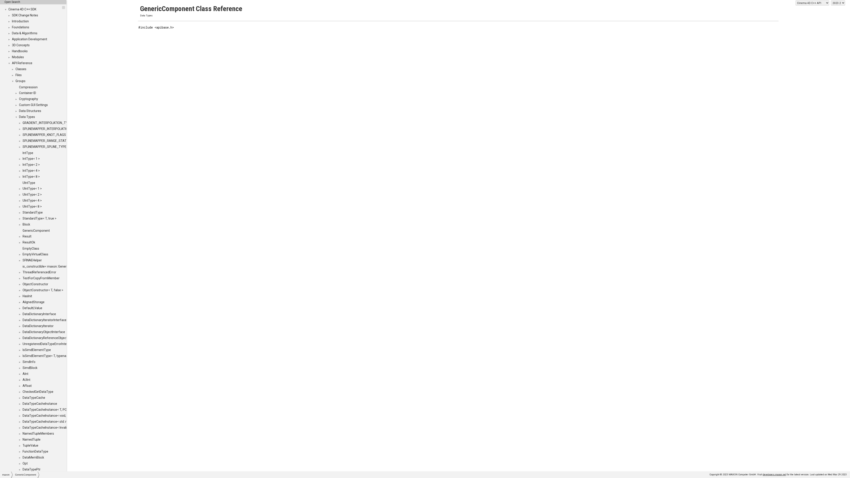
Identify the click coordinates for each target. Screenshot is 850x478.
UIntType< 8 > (32, 206)
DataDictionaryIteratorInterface (44, 320)
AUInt (26, 380)
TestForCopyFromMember (41, 278)
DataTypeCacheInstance (40, 403)
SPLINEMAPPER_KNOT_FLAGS (44, 135)
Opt (25, 463)
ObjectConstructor (35, 284)
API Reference (22, 63)
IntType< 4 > (31, 170)
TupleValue (30, 445)
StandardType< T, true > (39, 218)
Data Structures (30, 111)
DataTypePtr (32, 469)
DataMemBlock (33, 457)
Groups (20, 81)
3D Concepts (21, 45)
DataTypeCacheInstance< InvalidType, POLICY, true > (60, 427)
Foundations (20, 27)
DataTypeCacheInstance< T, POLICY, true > (52, 409)
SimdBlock (30, 368)
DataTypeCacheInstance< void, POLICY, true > (54, 415)
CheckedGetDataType (38, 391)
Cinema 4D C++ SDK (22, 9)
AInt (25, 374)
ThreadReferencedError (39, 272)
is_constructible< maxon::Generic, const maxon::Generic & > (64, 266)
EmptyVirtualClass (35, 254)
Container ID (27, 93)
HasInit (27, 296)
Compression (28, 87)
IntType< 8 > (31, 176)
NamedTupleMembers (38, 433)
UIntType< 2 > (32, 194)
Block (26, 224)
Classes (20, 69)
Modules (18, 57)
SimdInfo (29, 362)
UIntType (29, 183)
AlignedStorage (33, 302)
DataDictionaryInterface (39, 314)
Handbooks (20, 51)
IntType (28, 153)
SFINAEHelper (32, 260)
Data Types (27, 117)
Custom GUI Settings (33, 105)
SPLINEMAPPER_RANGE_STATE (45, 141)
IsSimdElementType (37, 350)
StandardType (33, 212)
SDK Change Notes (25, 15)
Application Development (29, 39)
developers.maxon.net (774, 474)
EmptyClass (31, 248)
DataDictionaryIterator (38, 326)
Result (27, 236)
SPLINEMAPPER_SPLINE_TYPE (44, 146)
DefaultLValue (32, 308)
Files (18, 75)
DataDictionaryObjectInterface (44, 332)
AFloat (27, 385)
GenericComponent (36, 230)
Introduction (20, 21)
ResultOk (29, 242)
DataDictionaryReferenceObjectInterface (51, 338)
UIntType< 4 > (32, 200)
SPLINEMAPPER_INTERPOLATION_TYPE (51, 129)
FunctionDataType (35, 451)
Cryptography (28, 99)
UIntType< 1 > (32, 188)
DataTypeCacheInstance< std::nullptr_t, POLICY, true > (60, 421)
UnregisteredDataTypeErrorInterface (48, 344)
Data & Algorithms (24, 33)
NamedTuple (32, 439)
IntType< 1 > (31, 158)
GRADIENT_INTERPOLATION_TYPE (47, 123)
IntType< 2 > (31, 164)
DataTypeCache (34, 397)
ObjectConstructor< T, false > (43, 290)
